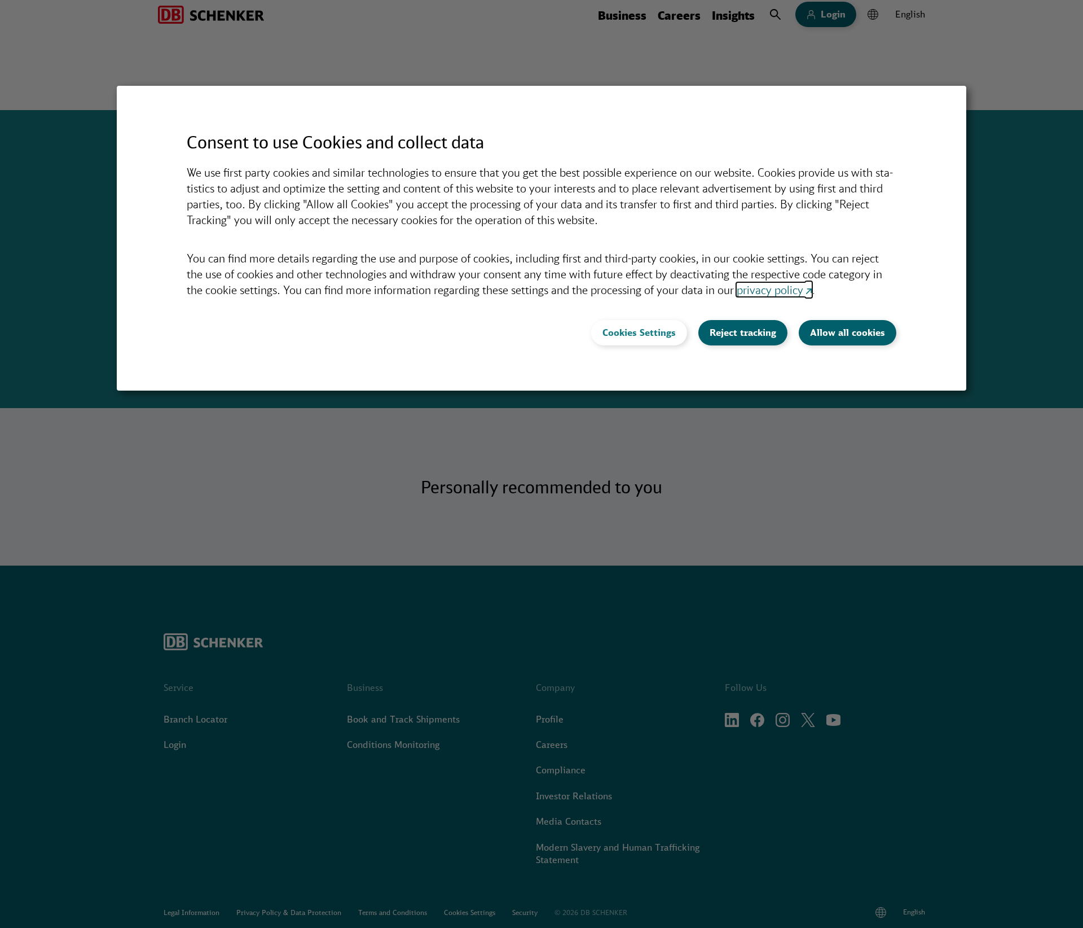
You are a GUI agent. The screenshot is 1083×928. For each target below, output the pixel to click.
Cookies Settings (639, 332)
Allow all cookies (847, 332)
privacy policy (770, 289)
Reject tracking (743, 332)
